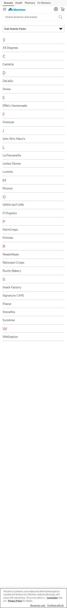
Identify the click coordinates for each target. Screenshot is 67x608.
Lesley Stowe (12, 163)
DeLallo (8, 81)
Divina (7, 89)
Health (18, 2)
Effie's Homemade (15, 106)
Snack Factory (12, 287)
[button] (56, 9)
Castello (8, 64)
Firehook (8, 122)
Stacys (7, 304)
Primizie (8, 238)
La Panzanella (12, 155)
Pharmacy (30, 2)
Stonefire (9, 312)
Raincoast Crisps (13, 263)
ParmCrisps (10, 230)
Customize (52, 597)
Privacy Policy (15, 600)
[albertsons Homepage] (17, 9)
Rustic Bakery (12, 271)
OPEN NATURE (13, 205)
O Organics (10, 213)
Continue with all (55, 605)
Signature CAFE (13, 296)
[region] (33, 598)
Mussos (8, 188)
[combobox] (33, 17)
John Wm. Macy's (14, 139)
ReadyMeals (11, 254)
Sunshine (9, 320)
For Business (44, 2)
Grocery (8, 2)
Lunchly (8, 172)
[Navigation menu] (4, 9)
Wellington (10, 337)
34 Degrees (10, 48)
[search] (60, 17)
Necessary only (37, 605)
